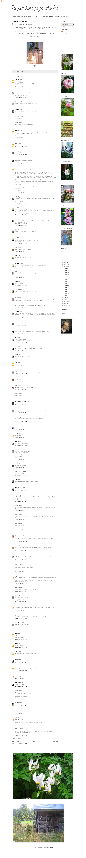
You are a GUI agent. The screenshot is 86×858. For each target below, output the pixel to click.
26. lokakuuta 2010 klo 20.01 (21, 591)
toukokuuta (66, 305)
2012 (64, 257)
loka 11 (66, 285)
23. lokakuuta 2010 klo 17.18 (21, 483)
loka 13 (66, 283)
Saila (16, 159)
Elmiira (16, 354)
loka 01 (66, 295)
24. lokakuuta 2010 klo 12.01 (21, 530)
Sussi (16, 322)
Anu (15, 378)
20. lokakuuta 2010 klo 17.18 (21, 243)
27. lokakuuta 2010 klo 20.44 (21, 639)
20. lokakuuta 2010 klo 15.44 (21, 215)
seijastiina (17, 79)
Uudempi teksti (15, 741)
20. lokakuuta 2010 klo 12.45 (21, 154)
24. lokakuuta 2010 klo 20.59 (21, 541)
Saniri (16, 651)
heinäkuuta (66, 301)
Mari (16, 229)
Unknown (17, 143)
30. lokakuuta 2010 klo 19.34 (21, 706)
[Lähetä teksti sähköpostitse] (27, 71)
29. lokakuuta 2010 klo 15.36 (21, 678)
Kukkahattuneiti (18, 555)
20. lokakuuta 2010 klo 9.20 (21, 87)
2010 (64, 261)
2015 (64, 251)
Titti (15, 337)
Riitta (16, 409)
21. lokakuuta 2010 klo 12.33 (21, 342)
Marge (16, 255)
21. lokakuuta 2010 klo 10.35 (21, 333)
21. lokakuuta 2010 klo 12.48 (21, 350)
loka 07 (66, 289)
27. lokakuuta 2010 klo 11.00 (21, 618)
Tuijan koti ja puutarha (34, 8)
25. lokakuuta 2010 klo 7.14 (20, 551)
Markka (16, 197)
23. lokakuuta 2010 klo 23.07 (21, 519)
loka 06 (66, 291)
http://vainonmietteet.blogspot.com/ (67, 312)
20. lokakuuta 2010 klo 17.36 (21, 251)
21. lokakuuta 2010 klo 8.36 (20, 318)
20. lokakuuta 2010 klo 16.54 (21, 233)
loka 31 (66, 268)
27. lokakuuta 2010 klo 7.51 (20, 611)
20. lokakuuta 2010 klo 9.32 (21, 97)
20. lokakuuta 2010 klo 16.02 (21, 225)
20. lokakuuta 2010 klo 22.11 (21, 293)
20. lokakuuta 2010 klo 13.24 (21, 164)
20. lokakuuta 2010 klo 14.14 (21, 203)
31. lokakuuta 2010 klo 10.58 (21, 736)
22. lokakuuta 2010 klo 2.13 (20, 397)
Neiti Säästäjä (18, 263)
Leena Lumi (17, 534)
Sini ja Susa (17, 576)
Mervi (16, 281)
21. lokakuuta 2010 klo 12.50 (21, 358)
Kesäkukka (17, 91)
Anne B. (16, 434)
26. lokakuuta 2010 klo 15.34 (21, 583)
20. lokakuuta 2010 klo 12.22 (21, 147)
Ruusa (16, 271)
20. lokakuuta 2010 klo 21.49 (21, 285)
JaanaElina (17, 109)
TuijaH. (16, 330)
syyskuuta (66, 297)
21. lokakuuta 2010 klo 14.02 (21, 374)
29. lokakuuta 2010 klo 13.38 (21, 670)
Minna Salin (17, 101)
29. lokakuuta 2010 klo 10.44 (21, 663)
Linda (16, 168)
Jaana (16, 667)
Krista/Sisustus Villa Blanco (20, 401)
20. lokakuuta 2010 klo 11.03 (21, 126)
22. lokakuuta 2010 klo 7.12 (20, 412)
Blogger (51, 847)
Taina (16, 151)
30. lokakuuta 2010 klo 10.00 (21, 686)
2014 (64, 253)
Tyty (16, 546)
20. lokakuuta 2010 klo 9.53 (21, 105)
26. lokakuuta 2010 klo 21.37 (21, 601)
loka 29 (66, 270)
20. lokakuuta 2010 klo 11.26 (21, 139)
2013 (64, 255)
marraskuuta (67, 264)
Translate (71, 26)
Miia (15, 347)
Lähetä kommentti (17, 738)
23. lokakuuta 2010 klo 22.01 (21, 501)
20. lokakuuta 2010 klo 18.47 (21, 259)
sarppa (16, 595)
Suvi (16, 464)
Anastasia (17, 370)
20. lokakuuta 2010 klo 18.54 (21, 267)
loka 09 (66, 287)
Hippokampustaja (18, 471)
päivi (16, 449)
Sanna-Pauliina (18, 487)
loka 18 (66, 279)
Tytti (16, 615)
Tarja (16, 643)
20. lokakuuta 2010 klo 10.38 (21, 118)
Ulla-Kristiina (17, 623)
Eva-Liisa (17, 297)
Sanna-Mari (17, 682)
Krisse (16, 441)
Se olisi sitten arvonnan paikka (69, 276)
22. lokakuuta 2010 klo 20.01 (21, 459)
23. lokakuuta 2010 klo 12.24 (21, 467)
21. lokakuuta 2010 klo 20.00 (21, 389)
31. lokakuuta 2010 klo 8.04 (20, 724)
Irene (16, 207)
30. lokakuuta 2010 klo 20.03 (21, 713)
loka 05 (66, 293)
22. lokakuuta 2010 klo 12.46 (21, 422)
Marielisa (17, 702)
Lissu (16, 479)
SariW (16, 219)
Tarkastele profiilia (65, 33)
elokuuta (66, 299)
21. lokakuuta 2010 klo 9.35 (20, 325)
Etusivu (34, 741)
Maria (16, 248)
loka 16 (66, 281)
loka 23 (66, 272)
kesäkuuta (66, 303)
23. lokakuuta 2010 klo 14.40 (21, 475)
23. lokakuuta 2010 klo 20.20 (21, 491)
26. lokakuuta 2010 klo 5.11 (20, 571)
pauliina (16, 130)
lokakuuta (66, 266)
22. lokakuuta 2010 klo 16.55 (21, 437)
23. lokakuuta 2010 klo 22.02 (21, 510)
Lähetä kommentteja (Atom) (20, 743)
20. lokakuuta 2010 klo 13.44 (21, 192)
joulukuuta (66, 262)
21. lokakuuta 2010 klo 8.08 (20, 307)
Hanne (16, 386)
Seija (16, 675)
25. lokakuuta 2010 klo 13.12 (21, 560)
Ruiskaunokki (17, 426)
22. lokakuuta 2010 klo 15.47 (21, 429)
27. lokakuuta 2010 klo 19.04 (21, 629)
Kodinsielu (17, 289)
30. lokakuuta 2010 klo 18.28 (21, 698)
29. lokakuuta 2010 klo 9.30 (21, 655)
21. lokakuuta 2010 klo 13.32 (21, 366)
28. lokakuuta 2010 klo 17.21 (21, 647)
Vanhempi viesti (54, 741)
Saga (16, 362)
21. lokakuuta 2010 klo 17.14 (20, 381)
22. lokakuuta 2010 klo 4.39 (21, 405)
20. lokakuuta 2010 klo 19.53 (21, 277)
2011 (64, 259)
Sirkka (16, 659)
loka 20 (66, 274)
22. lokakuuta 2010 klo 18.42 (21, 445)
